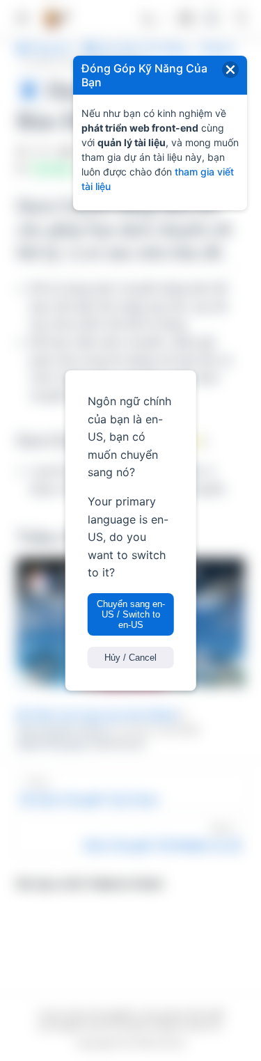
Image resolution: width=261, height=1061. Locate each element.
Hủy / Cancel (130, 657)
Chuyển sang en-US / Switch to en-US (131, 614)
